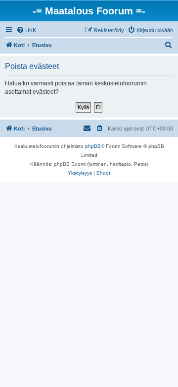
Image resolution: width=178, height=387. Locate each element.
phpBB (93, 146)
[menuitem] (26, 30)
